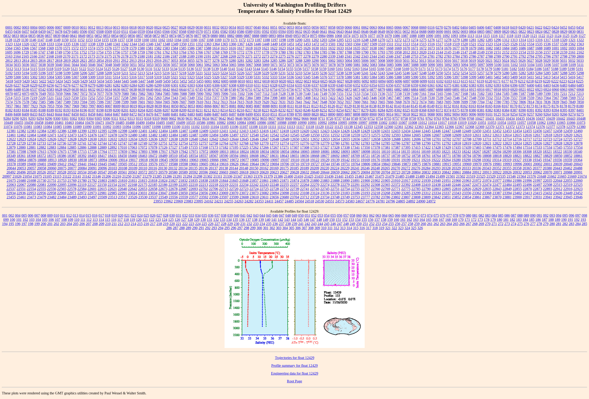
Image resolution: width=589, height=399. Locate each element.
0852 (98, 36)
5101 (506, 65)
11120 (319, 127)
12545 (294, 135)
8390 (522, 110)
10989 (292, 123)
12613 (497, 135)
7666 (389, 102)
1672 (423, 48)
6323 (265, 85)
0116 (431, 27)
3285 (273, 61)
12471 (51, 135)
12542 (274, 135)
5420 (26, 81)
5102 (514, 65)
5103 (522, 65)
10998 (373, 123)
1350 (183, 44)
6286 (149, 85)
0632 (298, 32)
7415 (323, 98)
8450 (75, 114)
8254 (340, 110)
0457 (25, 32)
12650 (294, 139)
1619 (257, 48)
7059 (59, 94)
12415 (254, 131)
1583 (166, 48)
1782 (298, 52)
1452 (299, 44)
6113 (456, 81)
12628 (72, 139)
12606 (426, 135)
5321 (174, 77)
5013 (422, 61)
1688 (539, 48)
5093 (456, 65)
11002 (382, 123)
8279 (365, 110)
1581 (149, 48)
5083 (373, 65)
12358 (378, 127)
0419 (513, 27)
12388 (72, 131)
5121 (74, 69)
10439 (550, 118)
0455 (9, 32)
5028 (538, 61)
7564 (547, 98)
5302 (34, 77)
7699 (464, 102)
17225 (243, 147)
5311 (108, 77)
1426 (249, 44)
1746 (33, 52)
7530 (431, 98)
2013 (414, 52)
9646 (239, 118)
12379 (570, 127)
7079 (117, 94)
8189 (50, 110)
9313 (131, 118)
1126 (573, 36)
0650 (389, 32)
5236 (323, 73)
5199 (67, 73)
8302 (398, 110)
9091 (439, 114)
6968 (580, 89)
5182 (513, 69)
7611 (207, 102)
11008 (412, 123)
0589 (249, 32)
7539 (439, 98)
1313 (514, 40)
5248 (423, 73)
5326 (215, 77)
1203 (323, 40)
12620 (567, 135)
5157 (306, 69)
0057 (323, 27)
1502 (340, 44)
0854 (114, 36)
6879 (381, 89)
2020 (423, 52)
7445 (365, 98)
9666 (305, 118)
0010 (75, 27)
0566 (166, 32)
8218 (257, 110)
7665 (381, 102)
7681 (431, 102)
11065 (561, 123)
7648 (323, 102)
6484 (572, 85)
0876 (189, 36)
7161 (423, 94)
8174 (538, 106)
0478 (58, 32)
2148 (472, 52)
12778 (314, 143)
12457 (547, 131)
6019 (274, 81)
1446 (257, 44)
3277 (207, 61)
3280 (232, 61)
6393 (497, 85)
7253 (100, 98)
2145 (447, 52)
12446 (436, 131)
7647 (315, 102)
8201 (125, 110)
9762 (429, 118)
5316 (133, 77)
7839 (555, 102)
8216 (240, 110)
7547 (464, 98)
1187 (258, 40)
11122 (329, 127)
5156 (298, 69)
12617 (537, 135)
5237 (331, 73)
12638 (173, 139)
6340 (340, 85)
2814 (25, 61)
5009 (389, 61)
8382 (489, 110)
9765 (454, 118)
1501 (332, 44)
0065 (389, 27)
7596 (100, 102)
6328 (273, 85)
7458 (381, 98)
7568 (563, 98)
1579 (133, 48)
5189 (563, 69)
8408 (17, 114)
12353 (368, 127)
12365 (439, 127)
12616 (527, 135)
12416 (264, 131)
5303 (42, 77)
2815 (34, 61)
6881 (389, 89)
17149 (183, 147)
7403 (290, 98)
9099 (481, 114)
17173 (213, 147)
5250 (439, 73)
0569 (191, 32)
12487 (193, 135)
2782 (439, 56)
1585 (182, 48)
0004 (34, 27)
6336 (307, 85)
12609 (456, 135)
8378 (464, 110)
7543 (447, 98)
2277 (298, 56)
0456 (17, 32)
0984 (322, 36)
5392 (431, 77)
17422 (426, 147)
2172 (83, 56)
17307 (294, 147)
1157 (121, 40)
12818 (456, 143)
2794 (530, 56)
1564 (8, 48)
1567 (33, 48)
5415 (563, 77)
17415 (416, 147)
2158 (555, 52)
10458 (38, 123)
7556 (505, 98)
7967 (67, 106)
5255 (472, 73)
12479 (122, 135)
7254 (108, 98)
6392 (489, 85)
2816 (42, 61)
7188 (530, 94)
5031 (563, 61)
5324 (199, 77)
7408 (307, 98)
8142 (389, 106)
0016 (124, 27)
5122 (82, 69)
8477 (158, 114)
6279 (91, 85)
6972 (17, 94)
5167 (389, 69)
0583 (232, 32)
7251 (83, 98)
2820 (75, 61)
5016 (447, 61)
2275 (282, 56)
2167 (42, 56)
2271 (249, 56)
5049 (116, 65)
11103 (205, 127)
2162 (580, 52)
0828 (555, 32)
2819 (67, 61)
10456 (28, 123)
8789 (290, 114)
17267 (274, 147)
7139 (298, 94)
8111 (290, 106)
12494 (213, 135)
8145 (414, 106)
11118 (310, 127)
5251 (447, 73)
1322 (580, 40)
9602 (172, 118)
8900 (373, 114)
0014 (108, 27)
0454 (580, 27)
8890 (331, 114)
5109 (572, 65)
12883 (51, 147)
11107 (243, 127)
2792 (522, 56)
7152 (348, 94)
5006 (365, 61)
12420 (304, 131)
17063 (132, 147)
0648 (373, 32)
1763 (174, 52)
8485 (199, 114)
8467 (116, 114)
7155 (373, 94)
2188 (182, 56)
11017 (442, 123)
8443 (50, 114)
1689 (547, 48)
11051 (481, 123)
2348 (406, 56)
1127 (582, 36)
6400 (530, 85)
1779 (273, 52)
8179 (571, 106)
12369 (479, 127)
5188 (554, 69)
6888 (439, 89)
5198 (58, 73)
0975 (313, 36)
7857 (9, 106)
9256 (522, 114)
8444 (58, 114)
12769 (254, 143)
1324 (17, 44)
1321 (572, 40)
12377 (550, 127)
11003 (392, 123)
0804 (472, 32)
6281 (108, 85)
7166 (447, 94)
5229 (265, 73)
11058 (531, 123)
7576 (17, 102)
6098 (415, 81)
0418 (505, 27)
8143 (397, 106)
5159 (322, 69)
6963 (563, 89)
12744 (102, 143)
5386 (389, 77)
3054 (182, 61)
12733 (41, 143)
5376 (323, 77)
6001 (208, 81)
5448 (150, 81)
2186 (166, 56)
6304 (199, 85)
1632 (331, 48)
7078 (108, 94)
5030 (555, 61)
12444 (416, 131)
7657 (348, 102)
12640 (193, 139)
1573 (83, 48)
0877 (197, 36)
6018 (266, 81)
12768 (243, 143)
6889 (447, 89)
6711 (191, 89)
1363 (207, 44)
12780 (335, 143)
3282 (249, 61)
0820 (505, 32)
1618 (249, 48)
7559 (530, 98)
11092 (106, 127)
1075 (355, 36)
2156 (539, 52)
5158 (314, 69)
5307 (75, 77)
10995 (342, 123)
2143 (431, 52)
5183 (521, 69)
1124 (557, 36)
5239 (348, 73)
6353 (365, 85)
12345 (358, 127)
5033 (580, 61)
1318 (555, 40)
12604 (406, 135)
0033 (224, 27)
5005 (356, 61)
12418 (284, 131)
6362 (439, 85)
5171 (422, 69)
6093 (373, 81)
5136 (190, 69)
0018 (133, 27)
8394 (555, 110)
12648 (274, 139)
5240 (356, 73)
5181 (505, 69)
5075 (307, 65)
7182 (481, 94)
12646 (254, 139)
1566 (25, 48)
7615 (240, 102)
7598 (116, 102)
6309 (241, 85)
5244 (389, 73)
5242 (373, 73)
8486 (207, 114)
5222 (207, 73)
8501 (257, 114)
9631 (189, 118)
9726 (329, 118)
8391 (530, 110)
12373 (520, 127)
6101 (431, 81)
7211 (563, 94)
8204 (141, 110)
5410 (522, 77)
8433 (34, 114)
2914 (141, 61)
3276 (199, 61)
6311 (257, 85)
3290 (315, 61)
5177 (472, 69)
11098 (156, 127)
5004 (348, 61)
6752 (257, 89)
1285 (489, 40)
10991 (312, 123)
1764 (182, 52)
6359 (414, 85)
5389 (406, 77)
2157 (547, 52)
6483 (563, 85)
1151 (73, 40)
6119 (480, 81)
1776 (249, 52)
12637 (163, 139)
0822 (522, 32)
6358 (406, 85)
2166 (33, 56)
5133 (165, 69)
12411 (223, 131)
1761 (158, 52)
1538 (563, 44)
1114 (478, 36)
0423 (547, 27)
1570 (58, 48)
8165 (489, 106)
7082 (141, 94)
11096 (136, 127)
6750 (240, 89)
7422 (331, 98)
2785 (464, 56)
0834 (23, 36)
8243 (298, 110)
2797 (555, 56)
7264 (166, 98)
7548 (472, 98)
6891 (456, 89)
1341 (116, 44)
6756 (290, 89)
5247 (414, 73)
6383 (472, 85)
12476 (92, 135)
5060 (191, 65)
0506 (83, 32)
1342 (125, 44)
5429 (84, 81)
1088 (413, 36)
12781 (345, 143)
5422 (42, 81)
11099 (166, 127)
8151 (439, 106)
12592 (385, 135)
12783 (365, 143)
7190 (547, 94)
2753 (414, 56)
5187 (546, 69)
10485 (119, 123)
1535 (539, 44)
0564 (149, 32)
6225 (579, 81)
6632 (91, 89)
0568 (182, 32)
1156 (113, 40)
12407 (183, 131)
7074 (92, 94)
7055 (50, 94)
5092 (448, 65)
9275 (580, 114)
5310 (100, 77)
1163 (169, 40)
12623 (21, 139)
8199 (108, 110)
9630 (181, 118)
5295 (572, 73)
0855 (123, 36)
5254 (464, 73)
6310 (249, 85)
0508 (100, 32)
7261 (141, 98)
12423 (324, 131)
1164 (177, 40)
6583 (50, 89)
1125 (565, 36)
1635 (356, 48)
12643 (223, 139)
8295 (389, 110)
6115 (464, 81)
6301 (174, 85)
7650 (331, 102)
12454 (517, 131)
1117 (502, 36)
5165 (372, 69)
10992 (322, 123)
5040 (58, 65)
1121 (533, 36)
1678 (464, 48)
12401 (142, 131)
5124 (99, 69)
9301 (65, 118)
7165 (439, 94)
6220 (546, 81)
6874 (365, 89)
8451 (83, 114)
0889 (264, 36)
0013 (100, 27)
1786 (331, 52)
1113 (470, 36)
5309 (91, 77)
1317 (547, 40)
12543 (284, 135)
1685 (514, 48)
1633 (340, 48)
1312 (505, 40)
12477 (102, 135)
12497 (234, 135)
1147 (40, 40)
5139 (215, 69)
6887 (431, 89)
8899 (365, 114)
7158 (398, 94)
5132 (157, 69)
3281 (240, 61)
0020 (149, 27)
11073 (580, 123)
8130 (356, 106)
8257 (348, 110)
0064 (381, 27)
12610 (466, 135)
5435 (109, 81)
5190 (571, 69)
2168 (50, 56)
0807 (489, 32)
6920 (514, 89)
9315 (139, 118)
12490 (203, 135)
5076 (315, 65)
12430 (375, 131)
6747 (215, 89)
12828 (557, 143)
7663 (373, 102)
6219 (538, 81)
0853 (106, 36)
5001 (323, 61)
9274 (572, 114)
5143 (248, 69)
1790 (365, 52)
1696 (17, 52)
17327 (324, 147)
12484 (173, 135)
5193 (17, 73)
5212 (133, 73)
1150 (65, 40)
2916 (158, 61)
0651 (398, 32)
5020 (480, 61)
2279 (315, 56)
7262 (149, 98)
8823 (323, 114)
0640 (315, 32)
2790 (505, 56)
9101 (489, 114)
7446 (373, 98)
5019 (472, 61)
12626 (51, 139)
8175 (547, 106)
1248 (365, 40)
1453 (307, 44)
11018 (452, 123)
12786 (395, 143)
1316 (539, 40)
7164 (431, 94)
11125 (338, 127)
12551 (325, 135)
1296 (497, 40)
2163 (8, 56)
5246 (406, 73)
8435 (42, 114)
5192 (9, 73)
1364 (216, 44)
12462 (21, 135)
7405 (298, 98)
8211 (199, 110)
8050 (175, 106)
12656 (355, 139)
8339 (414, 110)
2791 (514, 56)
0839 (57, 36)
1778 (265, 52)
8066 (208, 106)
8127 (340, 106)
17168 (203, 147)
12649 (284, 139)
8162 (464, 106)
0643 (340, 32)
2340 (340, 56)
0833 (15, 36)
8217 (249, 110)
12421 (314, 131)
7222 (58, 98)
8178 (563, 106)
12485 (183, 135)
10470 (89, 123)
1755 (108, 52)
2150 (489, 52)
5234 (307, 73)
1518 (447, 44)
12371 (500, 127)
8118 (298, 106)
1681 (481, 48)
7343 (174, 98)
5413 (547, 77)
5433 (92, 81)
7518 (423, 98)
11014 (432, 123)
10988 (281, 123)
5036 (25, 65)
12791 (436, 143)
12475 (82, 135)
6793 (315, 89)
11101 (185, 127)
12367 (459, 127)
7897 (25, 106)
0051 (273, 27)
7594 (83, 102)
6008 (233, 81)
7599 (125, 102)
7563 (539, 98)
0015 (116, 27)
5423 (51, 81)
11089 (77, 127)
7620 (265, 102)
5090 (431, 65)
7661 (365, 102)
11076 (17, 127)
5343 (298, 77)
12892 (112, 147)
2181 (149, 56)
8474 (141, 114)
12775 (294, 143)
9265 (555, 114)
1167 (201, 40)
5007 (373, 61)
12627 (61, 139)
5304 (50, 77)
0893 (272, 36)
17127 (173, 147)
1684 (505, 48)
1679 (472, 48)
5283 (530, 73)
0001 (9, 27)
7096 (224, 94)
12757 (203, 143)
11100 (176, 127)
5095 (472, 65)
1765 (191, 52)
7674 (423, 102)
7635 (290, 102)
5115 (33, 69)
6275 (58, 85)
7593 (75, 102)
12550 (315, 135)
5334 (282, 77)
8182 (9, 110)
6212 (521, 81)
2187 (174, 56)
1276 (431, 40)
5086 (398, 65)
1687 (530, 48)
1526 (514, 44)
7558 (522, 98)
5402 (497, 77)
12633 (122, 139)
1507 (365, 44)
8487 (216, 114)
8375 (456, 110)
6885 (423, 89)
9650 (247, 118)
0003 (25, 27)
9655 (263, 118)
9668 (313, 118)
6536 (25, 89)
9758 (404, 118)
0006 (50, 27)
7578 (25, 102)
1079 (388, 36)
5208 (100, 73)
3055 (191, 61)
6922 (530, 89)
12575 (375, 135)
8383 (497, 110)
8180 (580, 106)
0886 (239, 36)
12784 (375, 143)
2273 (265, 56)
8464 (108, 114)
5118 (49, 69)
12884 (61, 147)
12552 (335, 135)
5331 (257, 77)
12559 (355, 135)
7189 (539, 94)
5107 (555, 65)
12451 (486, 131)
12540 (254, 135)
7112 (265, 94)
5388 (398, 77)
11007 (402, 123)
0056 (315, 27)
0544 (133, 32)
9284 (7, 118)
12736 (61, 143)
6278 (83, 85)
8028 (150, 106)
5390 (414, 77)
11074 (7, 127)
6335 (298, 85)
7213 (580, 94)
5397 (456, 77)
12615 (517, 135)
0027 (174, 27)
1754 (100, 52)
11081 (27, 127)
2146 (456, 52)
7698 (456, 102)
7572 (580, 98)
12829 (567, 143)
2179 (133, 56)
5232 (290, 73)
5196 (42, 73)
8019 (133, 106)
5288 (563, 73)
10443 (570, 118)
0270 (439, 27)
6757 (298, 89)
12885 (71, 147)
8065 (199, 106)
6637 (125, 89)
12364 (429, 127)
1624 (290, 48)
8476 (149, 114)
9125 (497, 114)
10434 (510, 118)
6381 (456, 85)
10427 (479, 118)
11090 (87, 127)
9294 (40, 118)
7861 (17, 106)
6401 (539, 85)
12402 (153, 131)
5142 (240, 69)
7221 (50, 98)
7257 (116, 98)
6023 (307, 81)
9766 (462, 118)
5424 (59, 81)
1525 (505, 44)
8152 (447, 106)
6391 (481, 85)
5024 (505, 61)
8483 (191, 114)
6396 (514, 85)
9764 (445, 118)
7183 (489, 94)
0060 (348, 27)
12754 (183, 143)
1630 (315, 48)
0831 (580, 32)
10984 (241, 123)
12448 (456, 131)
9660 (288, 118)
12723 (547, 139)
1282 (481, 40)
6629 (67, 89)
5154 (281, 69)
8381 (481, 110)
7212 (571, 94)
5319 (158, 77)
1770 (232, 52)
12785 (385, 143)
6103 (448, 81)
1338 (91, 44)
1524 (497, 44)
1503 (348, 44)
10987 (271, 123)
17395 (405, 147)
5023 (497, 61)
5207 (91, 73)
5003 (340, 61)
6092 (365, 81)
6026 (332, 81)
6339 (331, 85)
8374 (447, 110)
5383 (365, 77)
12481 (142, 135)
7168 (464, 94)
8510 (265, 114)
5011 (406, 61)
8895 (340, 114)
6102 (440, 81)
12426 (345, 131)
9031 (423, 114)
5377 (331, 77)
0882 (230, 36)
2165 (25, 56)
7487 (398, 98)
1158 (129, 40)
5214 (149, 73)
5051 (133, 65)
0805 (481, 32)
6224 (571, 81)
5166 (380, 69)
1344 (133, 44)
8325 (406, 110)
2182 (158, 56)
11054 (501, 123)
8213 (215, 110)
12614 (507, 135)
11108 (253, 127)
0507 (91, 32)
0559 (141, 32)
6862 (340, 89)
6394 (505, 85)
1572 (75, 48)
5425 (67, 81)
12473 (72, 135)
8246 (307, 110)
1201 (307, 40)
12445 (426, 131)
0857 (139, 36)
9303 (81, 118)
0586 (240, 32)
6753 (265, 89)
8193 (67, 110)
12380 (581, 127)
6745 (199, 89)
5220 (191, 73)
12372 (510, 127)
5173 (438, 69)
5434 (100, 81)
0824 (539, 32)
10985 (251, 123)
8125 (323, 106)
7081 (133, 94)
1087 (404, 36)
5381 (356, 77)
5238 (340, 73)
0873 (164, 36)
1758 (133, 52)
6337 (315, 85)
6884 (414, 89)
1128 (8, 40)
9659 (280, 118)
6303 (191, 85)
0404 (464, 27)
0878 (206, 36)
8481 (174, 114)
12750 (152, 143)
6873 (356, 89)
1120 (525, 36)
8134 (364, 106)
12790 (426, 143)
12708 (466, 139)
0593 (273, 32)
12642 (213, 139)
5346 (315, 77)
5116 (41, 69)
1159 (137, 40)
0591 (257, 32)
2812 (9, 61)
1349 (174, 44)
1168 (210, 40)
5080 (348, 65)
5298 (580, 73)
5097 (481, 65)
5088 (415, 65)
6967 (572, 89)
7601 (141, 102)
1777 (257, 52)
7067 (75, 94)
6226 (9, 85)
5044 (75, 65)
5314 (116, 77)
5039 (50, 65)
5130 (140, 69)
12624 (31, 139)
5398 (464, 77)
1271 (389, 40)
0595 (290, 32)
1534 (530, 44)
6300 (166, 85)
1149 (57, 40)
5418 (9, 81)
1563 (580, 44)
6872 (348, 89)
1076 (363, 36)
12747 (122, 143)
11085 (57, 127)
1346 (149, 44)
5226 (240, 73)
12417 (274, 131)
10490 (140, 123)
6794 (323, 89)
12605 (416, 135)
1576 (108, 48)
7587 (58, 102)
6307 (224, 85)
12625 (41, 139)
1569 (50, 48)
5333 (273, 77)
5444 (117, 81)
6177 (505, 81)
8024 (141, 106)
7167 (456, 94)
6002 (216, 81)
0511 (124, 32)
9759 (412, 118)
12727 (578, 139)
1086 (396, 36)
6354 (373, 85)
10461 (59, 123)
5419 (17, 81)
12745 (112, 143)
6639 (141, 89)
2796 (547, 56)
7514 (414, 98)
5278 (489, 73)
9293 (32, 118)
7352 (199, 98)
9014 (389, 114)
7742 (489, 102)
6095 (390, 81)
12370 (489, 127)
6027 (340, 81)
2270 (240, 56)
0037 (249, 27)
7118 (273, 94)
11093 (116, 127)
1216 (356, 40)
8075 (224, 106)
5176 (463, 69)
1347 (158, 44)
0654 (414, 32)
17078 (152, 147)
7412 (315, 98)
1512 (398, 44)
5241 (365, 73)
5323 (191, 77)
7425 (340, 98)
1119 (517, 36)
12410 (213, 131)
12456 (537, 131)
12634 (132, 139)
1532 (522, 44)
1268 (373, 40)
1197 (274, 40)
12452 (497, 131)
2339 (331, 56)
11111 (272, 127)
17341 (355, 147)
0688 (423, 32)
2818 (58, 61)
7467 (389, 98)
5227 (249, 73)
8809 (307, 114)
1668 (389, 48)
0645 (356, 32)
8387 (514, 110)
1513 (406, 44)
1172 (242, 40)
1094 (462, 36)
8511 (273, 114)
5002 (331, 61)
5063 (216, 65)
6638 (133, 89)
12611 (476, 135)
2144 (439, 52)
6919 (505, 89)
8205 (149, 110)
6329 (282, 85)
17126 (162, 147)
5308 (83, 77)
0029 (191, 27)
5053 (149, 65)
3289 (307, 61)
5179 (488, 69)
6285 (141, 85)
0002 (17, 27)
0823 (530, 32)
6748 (224, 89)
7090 (199, 94)
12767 (233, 143)
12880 (21, 147)
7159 (406, 94)
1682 (489, 48)
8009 (117, 106)
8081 (233, 106)
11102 (195, 127)
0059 (340, 27)
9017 (398, 114)
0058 (331, 27)
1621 (265, 48)
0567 (174, 32)
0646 (365, 32)
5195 (34, 73)
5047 (100, 65)
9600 (164, 118)
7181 (472, 94)
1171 (234, 40)
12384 (41, 131)
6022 (299, 81)
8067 (216, 106)
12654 (335, 139)
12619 (557, 135)
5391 (423, 77)
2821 (83, 61)
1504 (357, 44)
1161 (153, 40)
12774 (284, 143)
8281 (373, 110)
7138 (290, 94)
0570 (199, 32)
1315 (530, 40)
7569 (572, 98)
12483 (163, 135)
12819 (466, 143)
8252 (323, 110)
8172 (522, 106)
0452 (563, 27)
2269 (232, 56)
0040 (257, 27)
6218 (530, 81)
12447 (446, 131)
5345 (307, 77)
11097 (146, 127)
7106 (249, 94)
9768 (470, 118)
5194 (25, 73)
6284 (133, 85)
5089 (423, 65)
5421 (34, 81)
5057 (174, 65)
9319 (156, 118)
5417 (580, 77)
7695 (447, 102)
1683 (497, 48)
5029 (547, 61)
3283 (257, 61)
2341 (348, 56)
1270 (381, 40)
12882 (41, 147)
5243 (381, 73)
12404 (163, 131)
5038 (42, 65)
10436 (530, 118)
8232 (282, 110)
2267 (215, 56)
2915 (149, 61)
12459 (567, 131)
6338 (323, 85)
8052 (183, 106)
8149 (431, 106)
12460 (578, 131)
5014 (431, 61)
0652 (406, 32)
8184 (25, 110)
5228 (257, 73)
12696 (416, 139)
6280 (100, 85)
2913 (133, 61)
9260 (539, 114)
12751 (162, 143)
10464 (79, 123)
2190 (199, 56)
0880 (214, 36)
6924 (547, 89)
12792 (446, 143)
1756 (116, 52)
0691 (447, 32)
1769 (224, 52)
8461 (100, 114)
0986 (330, 36)
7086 (175, 94)
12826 (537, 143)
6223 (563, 81)
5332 (265, 77)
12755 (193, 143)
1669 (398, 48)
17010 (122, 147)
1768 (215, 52)
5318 (149, 77)
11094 (126, 127)
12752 (173, 143)
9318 (147, 118)
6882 (398, 89)
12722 (537, 139)
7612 (215, 102)
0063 (373, 27)
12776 (304, 143)
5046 (91, 65)
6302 (183, 85)
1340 (108, 44)
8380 (472, 110)
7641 (298, 102)
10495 (160, 123)
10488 (130, 123)
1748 (50, 52)
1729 (25, 52)
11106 (234, 127)
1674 (439, 48)
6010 (241, 81)
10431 (489, 118)
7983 (83, 106)
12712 (497, 139)
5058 (183, 65)
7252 (91, 98)
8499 (249, 114)
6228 (25, 85)
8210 (191, 110)
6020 (282, 81)
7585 (42, 102)
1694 (580, 48)
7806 (522, 102)
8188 (42, 110)
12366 (449, 127)
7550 (481, 98)
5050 (125, 65)
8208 (174, 110)
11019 (462, 123)
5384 (373, 77)
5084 (381, 65)
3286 (282, 61)
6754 (273, 89)
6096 (398, 81)
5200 (75, 73)
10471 (99, 123)
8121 (306, 106)
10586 (200, 123)
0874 (172, 36)
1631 (323, 48)
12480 (132, 135)
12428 (355, 131)
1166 (193, 40)
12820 (476, 143)
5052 (141, 65)
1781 (290, 52)
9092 (447, 114)
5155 (289, 69)
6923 (539, 89)
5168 (397, 69)
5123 (91, 69)
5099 (489, 65)
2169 (58, 56)
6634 (108, 89)
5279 (497, 73)
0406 (480, 27)
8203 (133, 110)
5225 (232, 73)
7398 (273, 98)
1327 (34, 44)
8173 (530, 106)
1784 (315, 52)
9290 (15, 118)
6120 (488, 81)
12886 (82, 147)
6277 (75, 85)
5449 (158, 81)
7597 (108, 102)
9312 (123, 118)
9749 (354, 118)
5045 (83, 65)
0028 (182, 27)
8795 (298, 114)
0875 (181, 36)
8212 (207, 110)
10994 (332, 123)
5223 (215, 73)
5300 (17, 77)
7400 (282, 98)
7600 (133, 102)
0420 (522, 27)
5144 (256, 69)
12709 (477, 139)
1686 (522, 48)
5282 (522, 73)
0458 (34, 32)
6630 (75, 89)
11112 (281, 127)
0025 (166, 27)
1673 (431, 48)
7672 (414, 102)
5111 (580, 65)
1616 (232, 48)
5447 (142, 81)
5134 (173, 69)
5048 (108, 65)
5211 (124, 73)
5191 (579, 69)
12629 (82, 139)
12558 (345, 135)
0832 (7, 36)
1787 (340, 52)
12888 (92, 147)
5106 (547, 65)
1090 (429, 36)
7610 (199, 102)
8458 (91, 114)
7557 (514, 98)
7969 (75, 106)
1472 (315, 44)
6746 (207, 89)
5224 (224, 73)
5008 (381, 61)
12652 (315, 139)
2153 (514, 52)
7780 (497, 102)
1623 (282, 48)
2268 (224, 56)
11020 (472, 123)
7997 (92, 106)
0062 (365, 27)
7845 (563, 102)
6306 (216, 85)
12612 (486, 135)
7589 (67, 102)
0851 (90, 36)
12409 (203, 131)
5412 (538, 77)
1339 (100, 44)
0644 (348, 32)
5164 (364, 69)
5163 (356, 69)
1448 (265, 44)
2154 (522, 52)
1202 (315, 40)
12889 (102, 147)
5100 (497, 65)
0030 (199, 27)
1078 (380, 36)
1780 (282, 52)
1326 (25, 44)
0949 (288, 36)
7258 (124, 98)
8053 (191, 106)
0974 (305, 36)
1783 (307, 52)
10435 (520, 118)
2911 (116, 61)
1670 (406, 48)
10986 (261, 123)
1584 (174, 48)
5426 (75, 81)
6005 (224, 81)
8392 (539, 110)
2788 (489, 56)
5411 (530, 77)
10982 (221, 123)
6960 (555, 89)
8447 (67, 114)
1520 (464, 44)
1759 (141, 52)
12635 (142, 139)
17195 (233, 147)
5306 (67, 77)
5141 (231, 69)
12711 (486, 139)
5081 (357, 65)
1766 (199, 52)
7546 (456, 98)
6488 (17, 89)
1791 (373, 52)
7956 (59, 106)
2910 (108, 61)
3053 (174, 61)
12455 (527, 131)
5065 (232, 65)
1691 (555, 48)
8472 (133, 114)
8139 (381, 106)
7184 (497, 94)
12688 (396, 139)
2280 (323, 56)
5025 (513, 61)
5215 (158, 73)
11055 (511, 123)
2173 (91, 56)
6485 (580, 85)
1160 (145, 40)
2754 (423, 56)
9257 (530, 114)
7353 (207, 98)
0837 (48, 36)
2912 (124, 61)
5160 (331, 69)
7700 (472, 102)
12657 (365, 139)
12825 (527, 143)
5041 (67, 65)
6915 (472, 89)
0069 (423, 27)
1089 (421, 36)
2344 (373, 56)
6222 (555, 81)
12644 (234, 139)
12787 (405, 143)
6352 (356, 85)
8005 (100, 106)
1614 (215, 48)
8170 (513, 106)
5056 (166, 65)
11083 (37, 127)
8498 (241, 114)
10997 (362, 123)
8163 (472, 106)
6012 (257, 81)
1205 (340, 40)
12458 (557, 131)
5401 (489, 77)
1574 (91, 48)
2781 (431, 56)
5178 (480, 69)
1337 (83, 44)
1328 (42, 44)
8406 (9, 114)
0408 (497, 27)
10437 (540, 118)
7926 (42, 106)
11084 (47, 127)
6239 (42, 85)
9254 (514, 114)
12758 (213, 143)
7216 (25, 98)
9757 (396, 118)
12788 (416, 143)
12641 (203, 139)
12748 (132, 143)
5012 (414, 61)
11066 (570, 123)
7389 (257, 98)
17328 (335, 147)
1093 (454, 36)
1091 (438, 36)
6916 (481, 89)
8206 (158, 110)
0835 (32, 36)
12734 (51, 143)
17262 (254, 147)
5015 (439, 61)
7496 (406, 98)
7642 (307, 102)
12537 (244, 135)
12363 (419, 127)
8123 (315, 106)
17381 (385, 147)
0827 (547, 32)
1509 (373, 44)
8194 (75, 110)
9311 (114, 118)
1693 (572, 48)
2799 (572, 56)
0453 (571, 27)
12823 (507, 143)
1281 (472, 40)
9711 (321, 118)
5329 (240, 77)
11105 (224, 127)
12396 (112, 131)
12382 (21, 131)
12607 (436, 135)
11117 (300, 127)
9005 (381, 114)
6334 (290, 85)
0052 (282, 27)
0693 (464, 32)
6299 (158, 85)
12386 (61, 131)
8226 (273, 110)
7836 (547, 102)
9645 (230, 118)
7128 (282, 94)
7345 (182, 98)
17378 (375, 147)
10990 (302, 123)
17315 (314, 147)
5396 (447, 77)
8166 (497, 106)
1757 (124, 52)
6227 (17, 85)
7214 (8, 98)
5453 (191, 81)
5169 (405, 69)
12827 (547, 143)
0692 (456, 32)
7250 (75, 98)
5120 (66, 69)
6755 (282, 89)
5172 (430, 69)
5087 (406, 65)
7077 (100, 94)
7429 (356, 98)
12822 (497, 143)
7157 (389, 94)
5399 (472, 77)
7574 (9, 102)
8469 (125, 114)
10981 (211, 123)
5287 (555, 73)
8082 (241, 106)
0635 (307, 32)
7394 (265, 98)
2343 (365, 56)
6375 (447, 85)
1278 (447, 40)
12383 (31, 131)
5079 (340, 65)
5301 (25, 77)
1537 (555, 44)
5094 (464, 65)
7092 (208, 94)
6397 (522, 85)
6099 (423, 81)
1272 (398, 40)
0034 (232, 27)
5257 (481, 73)
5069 (265, 65)
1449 (274, 44)
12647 (264, 139)
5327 (224, 77)
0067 (406, 27)
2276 (290, 56)
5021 (489, 61)
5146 (273, 69)
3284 (265, 61)
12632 (112, 139)
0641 (323, 32)
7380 (232, 98)
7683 (439, 102)
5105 (539, 65)
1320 (563, 40)
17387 (395, 147)
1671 (414, 48)
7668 (398, 102)
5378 (340, 77)
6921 (522, 89)
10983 (231, 123)
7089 (191, 94)
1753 (91, 52)
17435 (456, 147)
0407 (489, 27)
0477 (50, 32)
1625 (298, 48)
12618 (547, 135)
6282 (116, 85)
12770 (264, 143)
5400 (481, 77)
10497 (170, 123)
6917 (489, 89)
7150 (331, 94)
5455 (200, 81)
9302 (73, 118)
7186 (514, 94)
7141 (315, 94)
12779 (324, 143)
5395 (439, 77)
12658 (375, 139)
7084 (158, 94)
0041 (265, 27)
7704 (481, 102)
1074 (346, 36)
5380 (348, 77)
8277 (356, 110)
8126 (331, 106)
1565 (17, 48)
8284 (381, 110)
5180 (496, 69)
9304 (90, 118)
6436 (555, 85)
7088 (183, 94)
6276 (67, 85)
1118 (509, 36)
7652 (340, 102)
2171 (75, 56)
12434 (405, 131)
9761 (420, 118)
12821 (486, 143)
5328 (232, 77)
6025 (324, 81)
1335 (67, 44)
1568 (42, 48)
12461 (11, 135)
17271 (284, 147)
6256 (50, 85)
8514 (282, 114)
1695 (8, 52)
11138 (348, 127)
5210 (116, 73)
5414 (555, 77)
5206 (83, 73)
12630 (92, 139)
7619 (257, 102)
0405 (472, 27)
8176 (555, 106)
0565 (158, 32)
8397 (572, 110)
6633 (100, 89)
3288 (298, 61)
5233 (298, 73)
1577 (116, 48)
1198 (282, 40)
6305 (207, 85)
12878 (578, 143)
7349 (191, 98)
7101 (233, 94)
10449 (8, 123)
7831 (539, 102)
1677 (456, 48)
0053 (290, 27)
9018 (406, 114)
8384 (505, 110)
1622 (273, 48)
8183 (17, 110)
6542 (42, 89)
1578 (124, 48)
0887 (247, 36)
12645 (244, 139)
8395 (563, 110)
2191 (207, 56)
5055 (158, 65)
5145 (265, 69)
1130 (24, 40)
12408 (193, 131)
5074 (299, 65)
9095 (464, 114)
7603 (149, 102)
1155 (105, 40)
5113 (17, 69)
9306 (106, 118)
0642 (331, 32)
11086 (67, 127)
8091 (274, 106)
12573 (365, 135)
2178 (124, 56)
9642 (222, 118)
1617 (240, 48)
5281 (514, 73)
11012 (422, 123)
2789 (497, 56)
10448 (581, 118)
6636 (116, 89)
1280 (464, 40)
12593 (396, 135)
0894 (280, 36)
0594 (282, 32)
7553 (497, 98)
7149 (323, 94)
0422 (538, 27)
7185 (505, 94)
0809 (497, 32)
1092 (446, 36)
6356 (389, 85)
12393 (92, 131)
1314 (522, 40)
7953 (50, 106)
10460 (49, 123)
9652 (255, 118)
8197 (91, 110)
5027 (530, 61)
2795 (539, 56)
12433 (395, 131)
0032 (215, 27)
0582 (224, 32)
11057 (521, 123)
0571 (207, 32)
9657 (272, 118)
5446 (133, 81)
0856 (131, 36)
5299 (9, 77)
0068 (414, 27)
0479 (67, 32)
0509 (108, 32)
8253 (331, 110)
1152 (81, 40)
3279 (224, 61)
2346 (389, 56)
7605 (166, 102)
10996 (352, 123)
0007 (58, 27)
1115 (486, 36)
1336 (75, 44)
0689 (431, 32)
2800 (580, 56)
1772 (240, 52)
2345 (381, 56)
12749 (142, 143)
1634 (348, 48)
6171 (497, 81)
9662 (296, 118)
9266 (563, 114)
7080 (125, 94)
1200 (298, 40)
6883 (406, 89)
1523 (489, 44)
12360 (388, 127)
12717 (527, 139)
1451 (290, 44)
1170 (226, 40)
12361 (398, 127)
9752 (371, 118)
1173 (250, 40)
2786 (472, 56)
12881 (31, 147)
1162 (161, 40)
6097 (406, 81)
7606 (174, 102)
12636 (153, 139)
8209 (183, 110)
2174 (100, 56)
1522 (481, 44)
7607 (183, 102)
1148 (48, 40)
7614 (232, 102)
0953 (297, 36)
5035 (17, 65)
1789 (356, 52)
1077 (371, 36)
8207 (166, 110)
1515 (423, 44)
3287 (290, 61)
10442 (560, 118)
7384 (249, 98)
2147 (464, 52)
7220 (42, 98)
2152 (505, 52)
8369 (431, 110)
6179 (513, 81)
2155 (530, 52)
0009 (67, 27)
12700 (426, 139)
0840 (65, 36)
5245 (398, 73)
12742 (92, 143)
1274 (414, 40)
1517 (439, 44)
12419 (294, 131)
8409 (25, 114)
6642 (166, 89)
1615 (224, 48)
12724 (557, 139)
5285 (547, 73)
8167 (505, 106)
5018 (464, 61)
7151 (340, 94)
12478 (112, 135)
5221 (199, 73)
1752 (83, 52)
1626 (307, 48)
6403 (547, 85)
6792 (307, 89)
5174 (447, 69)
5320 (166, 77)
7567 (555, 98)
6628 (58, 89)
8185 (34, 110)
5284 (539, 73)
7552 (489, 98)
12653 (325, 139)
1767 (207, 52)
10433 (500, 118)
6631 (83, 89)
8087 (257, 106)
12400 (132, 131)
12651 (304, 139)
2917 (166, 61)
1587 (199, 48)
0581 (215, 32)
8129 (348, 106)
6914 (464, 89)
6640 (149, 89)
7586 (50, 102)
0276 (447, 27)
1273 (406, 40)
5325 (207, 77)
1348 (166, 44)
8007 (108, 106)
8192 (58, 110)
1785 (323, 52)
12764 (223, 143)
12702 (446, 139)
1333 (50, 44)
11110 (263, 127)
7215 (17, 98)
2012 (406, 52)
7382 (240, 98)
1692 (563, 48)
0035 (240, 27)
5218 (182, 73)
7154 (365, 94)
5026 (522, 61)
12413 (243, 131)
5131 (149, 69)
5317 (141, 77)
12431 (385, 131)
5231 (282, 73)
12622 (11, 139)
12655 (345, 139)
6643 (174, 89)
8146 (422, 106)
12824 (517, 143)
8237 (290, 110)
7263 (158, 98)
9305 (98, 118)
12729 (21, 143)
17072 (142, 147)
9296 (48, 118)
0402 (455, 27)
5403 (505, 77)
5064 (224, 65)
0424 (555, 27)
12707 (456, 139)
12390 (82, 131)
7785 (505, 102)
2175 (108, 56)
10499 (180, 123)
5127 (124, 69)
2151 (497, 52)
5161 (339, 69)
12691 (406, 139)
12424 (335, 131)
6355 (381, 85)
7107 (257, 94)
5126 (115, 69)
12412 (233, 131)
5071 (274, 65)
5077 (323, 65)
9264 (547, 114)
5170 (414, 69)
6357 (398, 85)
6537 (34, 89)
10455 (18, 123)
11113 (291, 127)
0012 (91, 27)
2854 (100, 61)
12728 (11, 143)
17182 (223, 147)
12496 (223, 135)
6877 (373, 89)
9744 (346, 118)
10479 (109, 123)
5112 (9, 69)
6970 (9, 94)
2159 (563, 52)
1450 (282, 44)
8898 (356, 114)
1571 (66, 48)
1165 (185, 40)
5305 (58, 77)
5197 (50, 73)
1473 (323, 44)
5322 (182, 77)
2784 (456, 56)
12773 (274, 143)
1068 (338, 36)
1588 (207, 48)
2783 (447, 56)
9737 (338, 118)
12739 (71, 143)
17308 (304, 147)
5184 (530, 69)
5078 (332, 65)
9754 (379, 118)
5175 (455, 69)
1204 (331, 40)
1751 (75, 52)
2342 (356, 56)
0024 (158, 27)
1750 (66, 52)
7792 (514, 102)
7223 (66, 98)
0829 (563, 32)
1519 (456, 44)
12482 (153, 135)
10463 (69, 123)
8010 (125, 106)
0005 (42, 27)
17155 (193, 147)
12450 (476, 131)
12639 (183, 139)
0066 (398, 27)
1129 (16, 40)
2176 (116, 56)
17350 (365, 147)
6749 (232, 89)
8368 (423, 110)
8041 (166, 106)
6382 (464, 85)
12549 (304, 135)
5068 (257, 65)
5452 (183, 81)
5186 (538, 69)
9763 (437, 118)
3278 (215, 61)
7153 (356, 94)
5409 (514, 77)
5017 (455, 61)
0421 (530, 27)
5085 (390, 65)
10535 (190, 123)
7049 (42, 94)
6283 (125, 85)
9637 (214, 118)
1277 (439, 40)
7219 (33, 98)
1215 (348, 40)
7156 (381, 94)
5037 (34, 65)
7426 (348, 98)
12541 (264, 135)
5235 (315, 73)
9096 (472, 114)
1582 (158, 48)
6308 (232, 85)
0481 (75, 32)
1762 (166, 52)
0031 (207, 27)
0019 (141, 27)
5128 (132, 69)
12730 (31, 143)
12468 (41, 135)
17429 (446, 147)
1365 (224, 44)
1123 (549, 36)
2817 (50, 61)
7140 (307, 94)
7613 (224, 102)
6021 (290, 81)
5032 (571, 61)
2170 (66, 56)
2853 (91, 61)
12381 (11, 131)
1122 (541, 36)
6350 (348, 85)
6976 (34, 94)
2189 (191, 56)
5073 (290, 65)
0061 (356, 27)
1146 (32, 40)
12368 (469, 127)
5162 (347, 69)
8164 (480, 106)
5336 (290, 77)
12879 (11, 147)
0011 (83, 27)
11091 (96, 127)
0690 (439, 32)
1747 (42, 52)
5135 (182, 69)
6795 (331, 89)
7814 (530, 102)
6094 (382, 81)
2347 (398, 56)
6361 (431, 85)
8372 (439, 110)
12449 (466, 131)
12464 (31, 135)
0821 (514, 32)
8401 (580, 110)
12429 (365, 131)
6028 (348, 81)
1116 (494, 36)
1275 (423, 40)
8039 (158, 106)
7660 (356, 102)
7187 (522, 94)
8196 (83, 110)
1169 (218, 40)
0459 (42, 32)
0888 (255, 36)
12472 (61, 135)
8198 (100, 110)
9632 (197, 118)
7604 (158, 102)
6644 (183, 89)
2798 (563, 56)
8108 (282, 106)
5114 (25, 69)
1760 (149, 52)
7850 (580, 102)
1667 (381, 48)
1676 (447, 48)
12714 (507, 139)
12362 (408, 127)
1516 (431, 44)
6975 (25, 94)
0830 (572, 32)
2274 (273, 56)
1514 (414, 44)
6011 (249, 81)
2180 (141, 56)
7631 (282, 102)
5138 (207, 69)
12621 (578, 135)
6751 (249, 89)
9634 (205, 118)
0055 (307, 27)
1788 (348, 52)
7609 (191, 102)
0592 (265, 32)
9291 (23, 118)
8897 (348, 114)
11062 (541, 123)
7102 (241, 94)
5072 (282, 65)
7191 (555, 94)
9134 (505, 114)
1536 (547, 44)
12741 (82, 143)
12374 (530, 127)
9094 (456, 114)
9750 (363, 118)
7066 (67, 94)
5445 (125, 81)
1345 (141, 44)
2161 (572, 52)
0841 (73, 36)
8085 (249, 106)
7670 (406, 102)
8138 (373, 106)
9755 (387, 118)
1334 (58, 44)
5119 (57, 69)
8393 (547, 110)
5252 (456, 73)
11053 (491, 123)
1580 (141, 48)
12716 (517, 139)
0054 (298, 27)
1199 (290, 40)
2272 (257, 56)
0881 (222, 36)
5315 (124, 77)
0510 (116, 32)
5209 (108, 73)
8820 (315, 114)
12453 (507, 131)
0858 (148, 36)
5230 (273, 73)
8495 (224, 114)
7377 (215, 98)
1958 (398, 52)
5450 (166, 81)
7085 (166, 94)
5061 (199, 65)
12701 (436, 139)
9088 (431, 114)
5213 (141, 73)
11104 (214, 127)
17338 (345, 147)
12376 (540, 127)
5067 (249, 65)
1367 (241, 44)
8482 (183, 114)
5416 (571, 77)
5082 (365, 65)
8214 (224, 110)
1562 (572, 44)
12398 (122, 131)
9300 (57, 118)
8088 (266, 106)
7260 (133, 98)
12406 (173, 131)
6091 (357, 81)
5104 (530, 65)
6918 (497, 89)
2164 (17, 56)
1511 (389, 44)
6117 (472, 81)
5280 (505, 73)
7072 (83, 94)
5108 (564, 65)
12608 (446, 135)
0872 (156, 36)
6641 (158, 89)
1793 (381, 52)
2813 (17, 61)
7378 (224, 98)
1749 (58, 52)
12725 (567, 139)
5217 (174, 73)
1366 (232, 44)
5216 (166, 73)
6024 (315, 81)
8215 (232, 110)
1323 (9, 44)
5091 (439, 65)
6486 (9, 89)
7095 (216, 94)
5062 (207, 65)
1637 (365, 48)
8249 (315, 110)
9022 (414, 114)
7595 (91, 102)
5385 (381, 77)
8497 (232, 114)
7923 (34, 106)
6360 (423, 85)
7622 (273, 102)
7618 (249, 102)
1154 (97, 40)
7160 (414, 94)
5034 (9, 65)
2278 (307, 56)
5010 (398, 61)
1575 (100, 48)
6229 (34, 85)
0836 (40, 36)
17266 (264, 147)
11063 (551, 123)
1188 (266, 40)
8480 (166, 114)
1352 (199, 44)
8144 (406, 106)
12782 (355, 143)
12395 (102, 131)
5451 (175, 81)
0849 (81, 36)
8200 (116, 110)
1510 (381, 44)
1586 (191, 48)
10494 (150, 123)
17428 (436, 147)
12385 (51, 131)
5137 (198, 69)
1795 (389, 52)
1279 (456, 40)
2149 (481, 52)
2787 (481, 56)
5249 (431, 73)
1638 (373, 48)
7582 (34, 102)
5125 (107, 69)
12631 (102, 139)
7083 (150, 94)
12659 (385, 139)
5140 (223, 69)
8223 (265, 110)
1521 (472, 44)
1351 (191, 44)
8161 (455, 106)
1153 (89, 40)
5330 (249, 77)
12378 (560, 127)
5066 (241, 65)
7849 (572, 102)
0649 (381, 32)
